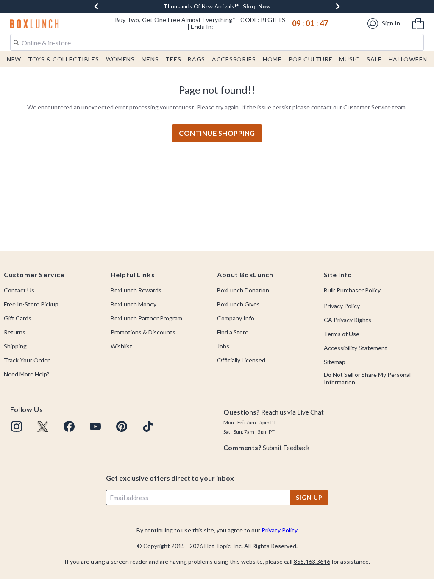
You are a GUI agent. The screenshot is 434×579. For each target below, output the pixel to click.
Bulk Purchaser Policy (352, 290)
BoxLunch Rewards (136, 290)
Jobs (223, 346)
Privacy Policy (342, 305)
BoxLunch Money (133, 304)
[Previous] (96, 6)
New (14, 59)
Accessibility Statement (355, 347)
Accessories (234, 59)
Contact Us (19, 290)
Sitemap (334, 361)
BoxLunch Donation (243, 290)
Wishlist (121, 346)
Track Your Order (27, 360)
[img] (16, 426)
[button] (385, 23)
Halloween (408, 59)
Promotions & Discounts (143, 332)
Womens (120, 59)
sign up (309, 497)
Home (272, 59)
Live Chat (310, 412)
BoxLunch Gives (238, 304)
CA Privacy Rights (347, 319)
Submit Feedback (286, 447)
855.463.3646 (312, 561)
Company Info (235, 318)
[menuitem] (418, 23)
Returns (14, 332)
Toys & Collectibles (63, 59)
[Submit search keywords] (16, 41)
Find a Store (232, 332)
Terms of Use (341, 333)
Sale (374, 59)
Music (349, 59)
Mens (150, 59)
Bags (196, 59)
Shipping (15, 346)
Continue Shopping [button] (217, 133)
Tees (173, 59)
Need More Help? (27, 374)
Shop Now (259, 6)
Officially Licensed (241, 360)
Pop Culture (311, 59)
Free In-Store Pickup (31, 304)
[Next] (337, 6)
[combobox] (217, 42)
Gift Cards (17, 318)
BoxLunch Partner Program (146, 318)
